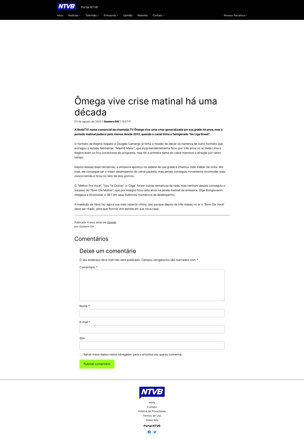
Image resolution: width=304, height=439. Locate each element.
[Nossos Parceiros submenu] (246, 15)
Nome (84, 306)
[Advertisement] (152, 53)
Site (82, 338)
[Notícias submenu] (79, 15)
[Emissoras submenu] (117, 15)
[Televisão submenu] (98, 15)
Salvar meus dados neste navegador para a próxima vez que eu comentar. (133, 354)
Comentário (88, 267)
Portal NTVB (89, 7)
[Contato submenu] (164, 15)
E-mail (84, 322)
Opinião (111, 222)
